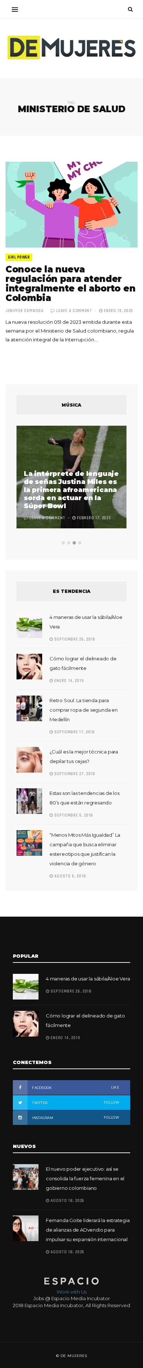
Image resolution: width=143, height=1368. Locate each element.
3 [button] (74, 542)
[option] (71, 478)
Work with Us (71, 1292)
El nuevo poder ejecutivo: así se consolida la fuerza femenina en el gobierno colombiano (85, 1178)
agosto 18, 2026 (67, 1200)
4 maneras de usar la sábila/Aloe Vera (88, 979)
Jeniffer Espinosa (25, 310)
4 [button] (79, 542)
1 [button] (63, 542)
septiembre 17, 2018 (74, 732)
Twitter (75, 1102)
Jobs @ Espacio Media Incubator (71, 1298)
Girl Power (19, 257)
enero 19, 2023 (118, 310)
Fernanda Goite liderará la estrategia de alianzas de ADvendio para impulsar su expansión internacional (88, 1229)
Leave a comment (74, 310)
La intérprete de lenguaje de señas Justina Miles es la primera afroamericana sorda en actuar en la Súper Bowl (71, 490)
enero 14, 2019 (68, 680)
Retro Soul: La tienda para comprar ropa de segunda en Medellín (84, 709)
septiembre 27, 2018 (74, 774)
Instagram (75, 1117)
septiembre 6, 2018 (73, 815)
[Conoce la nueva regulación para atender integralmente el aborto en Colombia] (72, 204)
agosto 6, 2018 (69, 876)
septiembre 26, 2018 (74, 639)
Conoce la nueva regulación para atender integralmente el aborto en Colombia (70, 283)
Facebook (75, 1087)
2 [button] (68, 542)
